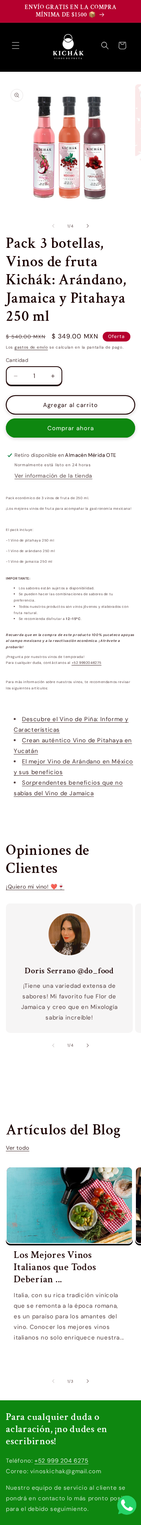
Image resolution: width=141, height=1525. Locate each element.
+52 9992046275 (86, 662)
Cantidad (17, 360)
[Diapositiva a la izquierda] (53, 225)
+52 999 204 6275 (61, 1461)
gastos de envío (31, 347)
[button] (15, 45)
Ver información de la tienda (53, 475)
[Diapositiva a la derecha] (87, 225)
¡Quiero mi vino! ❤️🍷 (35, 886)
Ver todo (17, 1147)
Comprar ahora (70, 428)
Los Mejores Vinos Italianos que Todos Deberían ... (55, 1267)
